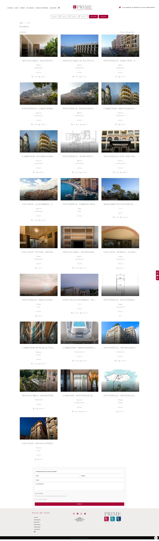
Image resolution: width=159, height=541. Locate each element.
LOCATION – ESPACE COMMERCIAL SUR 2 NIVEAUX (49, 443)
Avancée (94, 16)
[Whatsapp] (81, 513)
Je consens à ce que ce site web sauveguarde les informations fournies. (51, 496)
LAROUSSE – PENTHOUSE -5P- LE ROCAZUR (85, 395)
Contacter (37, 529)
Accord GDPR (39, 493)
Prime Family (37, 524)
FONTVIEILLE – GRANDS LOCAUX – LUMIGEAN (128, 395)
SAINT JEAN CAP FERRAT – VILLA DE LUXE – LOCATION (91, 300)
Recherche (103, 16)
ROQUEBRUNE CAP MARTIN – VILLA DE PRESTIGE (130, 204)
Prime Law (36, 522)
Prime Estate (37, 519)
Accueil (36, 517)
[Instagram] (74, 513)
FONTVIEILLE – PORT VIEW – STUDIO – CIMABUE (129, 61)
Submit (79, 504)
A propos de (37, 527)
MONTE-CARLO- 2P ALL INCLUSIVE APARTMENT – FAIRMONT (95, 61)
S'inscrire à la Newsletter (41, 499)
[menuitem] (58, 7)
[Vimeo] (85, 513)
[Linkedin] (77, 513)
